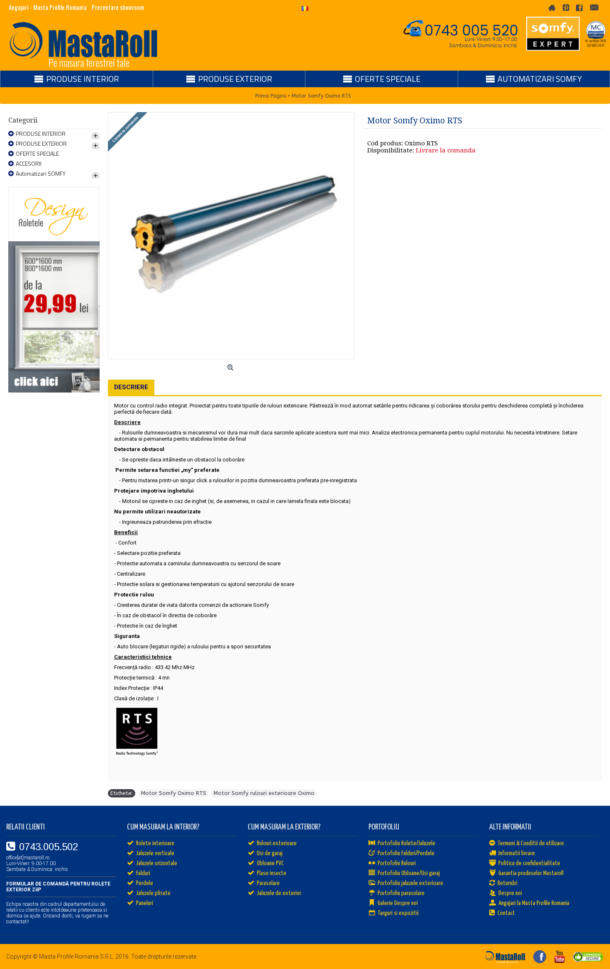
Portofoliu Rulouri (397, 863)
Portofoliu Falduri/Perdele (406, 853)
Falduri (143, 873)
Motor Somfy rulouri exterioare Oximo (264, 793)
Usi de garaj (270, 853)
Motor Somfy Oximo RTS (173, 793)
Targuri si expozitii (398, 913)
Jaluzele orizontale (156, 863)
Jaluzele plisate (153, 893)
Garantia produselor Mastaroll (531, 873)
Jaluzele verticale (155, 853)
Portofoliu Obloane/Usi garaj (409, 873)
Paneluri (144, 903)
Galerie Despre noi (398, 903)
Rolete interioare (155, 843)
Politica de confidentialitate (529, 863)
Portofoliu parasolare (401, 893)
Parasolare (268, 883)
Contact (506, 913)
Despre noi (510, 893)
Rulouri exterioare (277, 843)
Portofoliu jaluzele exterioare (410, 883)
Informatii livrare (516, 853)
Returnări (507, 883)
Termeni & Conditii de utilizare (531, 843)
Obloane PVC (270, 863)
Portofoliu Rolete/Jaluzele (406, 843)
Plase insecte (271, 873)
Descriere (131, 387)
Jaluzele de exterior (279, 893)
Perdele (144, 883)
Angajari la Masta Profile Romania (533, 903)
